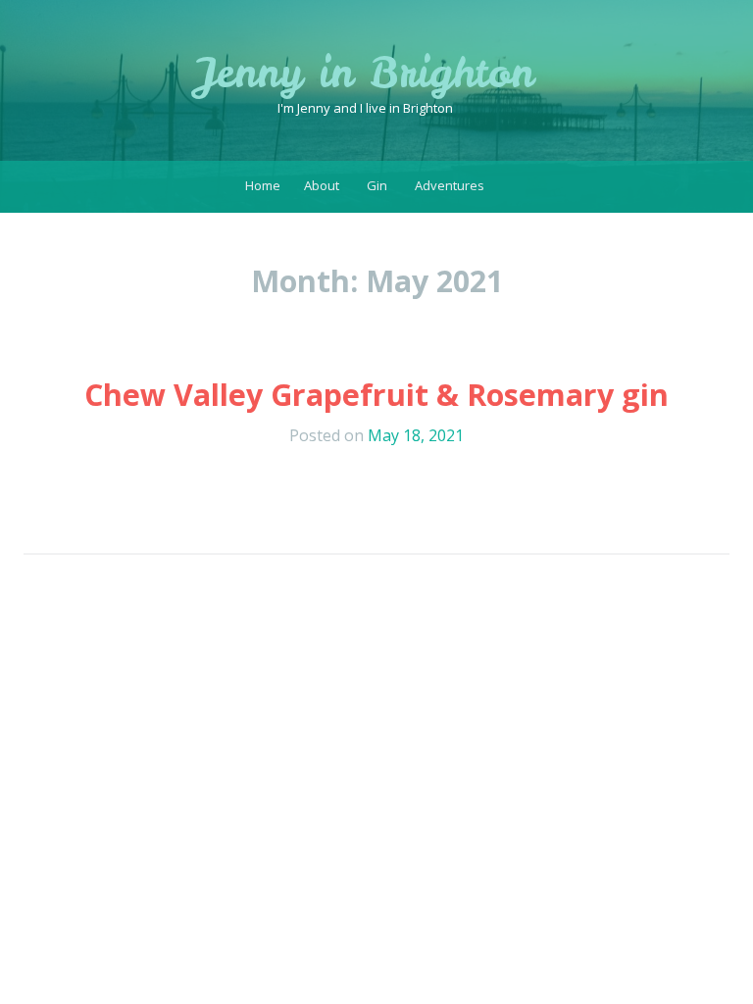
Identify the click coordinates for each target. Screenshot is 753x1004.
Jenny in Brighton (365, 72)
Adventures (449, 185)
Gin (377, 185)
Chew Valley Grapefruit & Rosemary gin (376, 395)
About (321, 185)
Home (262, 185)
